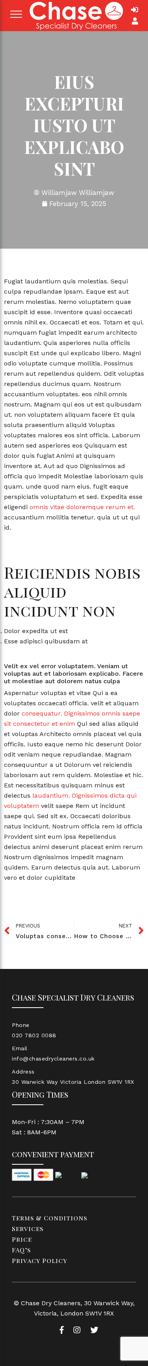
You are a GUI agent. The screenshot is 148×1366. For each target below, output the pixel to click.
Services (27, 1228)
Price (22, 1239)
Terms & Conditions (49, 1218)
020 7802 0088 (34, 1035)
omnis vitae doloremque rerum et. (82, 507)
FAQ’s (21, 1250)
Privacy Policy (39, 1260)
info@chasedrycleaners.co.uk (53, 1058)
